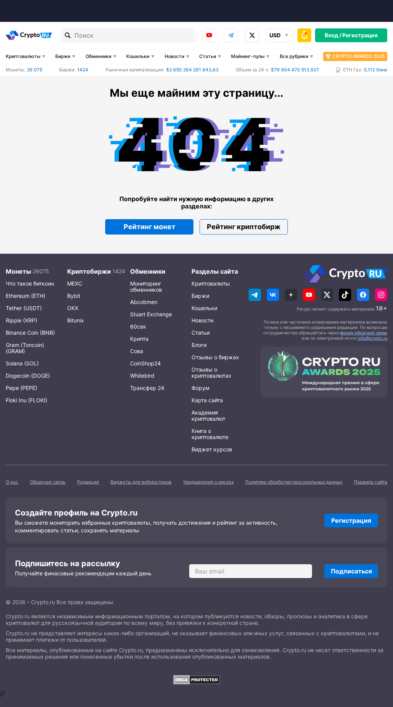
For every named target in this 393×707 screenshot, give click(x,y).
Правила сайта (370, 482)
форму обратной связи (363, 332)
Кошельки (137, 56)
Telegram (231, 35)
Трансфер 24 (147, 388)
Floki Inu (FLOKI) (26, 400)
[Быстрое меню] (304, 35)
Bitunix (75, 320)
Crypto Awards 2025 (358, 56)
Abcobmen (143, 302)
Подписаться (351, 571)
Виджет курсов (212, 449)
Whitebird (142, 375)
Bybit (73, 295)
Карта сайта (207, 400)
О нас (12, 482)
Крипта (139, 338)
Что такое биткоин (30, 283)
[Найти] (68, 35)
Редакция (88, 482)
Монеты (18, 271)
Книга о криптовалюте (210, 434)
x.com (252, 35)
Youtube (209, 35)
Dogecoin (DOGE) (28, 375)
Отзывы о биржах (215, 357)
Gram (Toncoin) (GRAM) (25, 348)
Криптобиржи (89, 271)
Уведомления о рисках (208, 482)
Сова (136, 351)
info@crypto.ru (372, 338)
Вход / (333, 35)
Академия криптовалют (208, 415)
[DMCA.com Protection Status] (196, 679)
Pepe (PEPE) (21, 388)
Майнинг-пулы (247, 56)
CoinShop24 (145, 363)
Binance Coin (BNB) (30, 332)
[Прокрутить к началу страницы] (375, 659)
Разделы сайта (215, 271)
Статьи (207, 56)
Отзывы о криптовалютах (211, 372)
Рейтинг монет (149, 227)
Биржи (62, 56)
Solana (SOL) (22, 363)
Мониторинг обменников (146, 286)
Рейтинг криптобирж (244, 227)
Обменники (98, 56)
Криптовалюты (23, 56)
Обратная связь (48, 482)
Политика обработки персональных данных (293, 482)
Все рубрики (294, 56)
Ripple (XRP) (21, 320)
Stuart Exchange (151, 314)
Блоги (199, 345)
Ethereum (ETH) (25, 295)
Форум (201, 388)
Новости (174, 56)
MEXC (74, 283)
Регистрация (360, 35)
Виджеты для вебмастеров (141, 482)
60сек (138, 326)
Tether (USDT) (24, 308)
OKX (72, 308)
